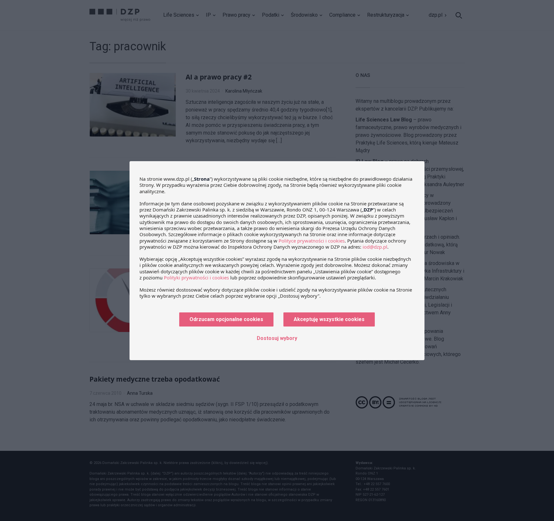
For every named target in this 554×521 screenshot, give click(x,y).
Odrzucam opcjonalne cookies (226, 319)
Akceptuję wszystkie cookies (329, 319)
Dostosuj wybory (277, 338)
